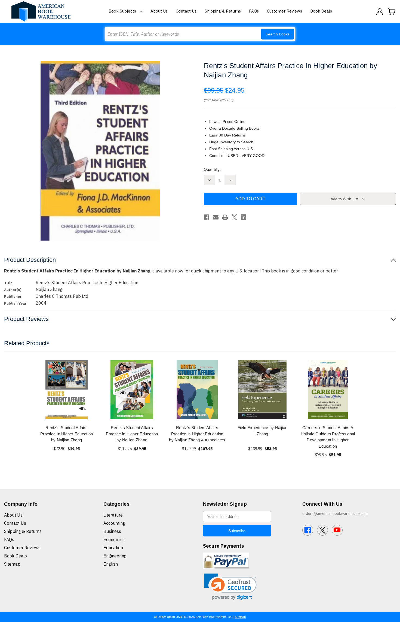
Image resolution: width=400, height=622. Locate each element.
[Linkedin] (243, 217)
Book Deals (321, 11)
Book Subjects (123, 11)
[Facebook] (206, 217)
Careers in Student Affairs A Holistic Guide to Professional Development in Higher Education (328, 436)
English (110, 564)
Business (112, 531)
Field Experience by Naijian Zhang (263, 430)
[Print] (225, 217)
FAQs (254, 11)
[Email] (216, 217)
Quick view (66, 389)
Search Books (278, 34)
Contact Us (186, 11)
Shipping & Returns (223, 11)
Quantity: (212, 169)
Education (113, 547)
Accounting (114, 523)
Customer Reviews (284, 11)
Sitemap (12, 564)
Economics (114, 539)
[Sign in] (380, 12)
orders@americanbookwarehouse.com (335, 513)
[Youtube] (337, 530)
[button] (230, 586)
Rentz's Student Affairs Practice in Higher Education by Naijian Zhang (132, 433)
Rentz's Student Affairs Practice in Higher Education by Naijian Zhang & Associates (197, 433)
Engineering (115, 556)
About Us (159, 11)
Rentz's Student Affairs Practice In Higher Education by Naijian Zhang (66, 433)
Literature (113, 515)
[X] (234, 217)
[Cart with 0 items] (392, 12)
